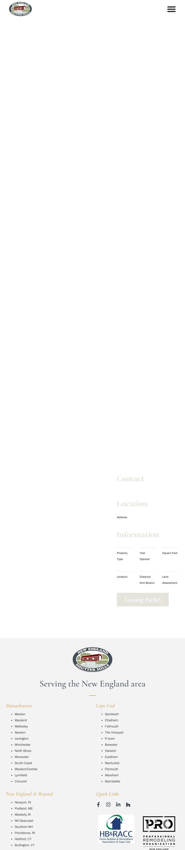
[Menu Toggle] (171, 9)
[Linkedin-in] (118, 804)
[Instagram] (108, 804)
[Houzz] (128, 804)
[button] (143, 599)
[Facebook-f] (98, 804)
